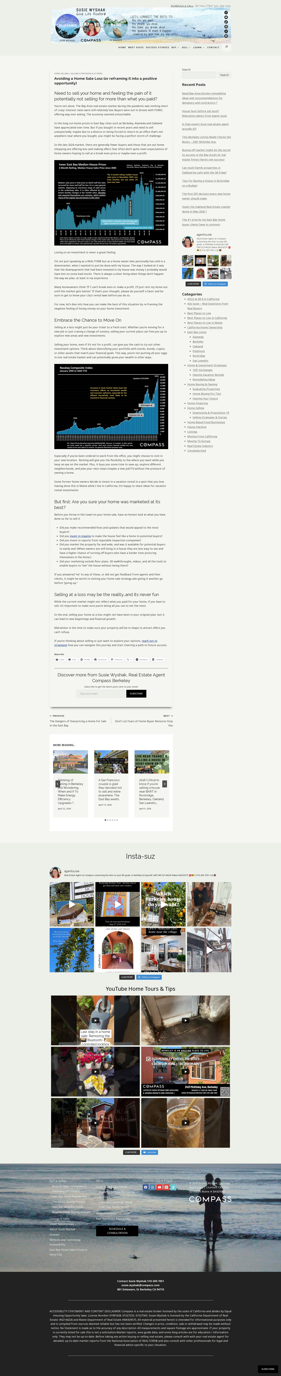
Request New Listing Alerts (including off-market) (69, 1188)
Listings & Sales (59, 1218)
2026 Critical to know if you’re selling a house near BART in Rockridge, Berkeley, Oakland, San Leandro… (151, 791)
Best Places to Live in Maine (204, 322)
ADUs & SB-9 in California (203, 299)
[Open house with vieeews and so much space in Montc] (213, 273)
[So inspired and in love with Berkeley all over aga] (213, 260)
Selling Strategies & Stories (87, 73)
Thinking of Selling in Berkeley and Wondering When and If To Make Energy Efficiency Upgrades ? (70, 791)
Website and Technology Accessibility (65, 1242)
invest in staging (80, 536)
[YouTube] (159, 1187)
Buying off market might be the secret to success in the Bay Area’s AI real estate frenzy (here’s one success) (206, 154)
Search (186, 69)
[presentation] (70, 762)
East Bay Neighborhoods (67, 1207)
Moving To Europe (198, 441)
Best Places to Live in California (207, 318)
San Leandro (200, 360)
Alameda (198, 337)
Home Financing (197, 403)
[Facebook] (146, 1187)
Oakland (198, 346)
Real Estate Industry (200, 446)
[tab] (105, 820)
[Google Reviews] (166, 1187)
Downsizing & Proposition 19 (211, 412)
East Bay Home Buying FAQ (69, 1196)
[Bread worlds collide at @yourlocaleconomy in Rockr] (225, 260)
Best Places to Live (199, 313)
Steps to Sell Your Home (111, 1187)
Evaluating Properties (206, 389)
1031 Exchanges (203, 370)
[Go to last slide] (57, 783)
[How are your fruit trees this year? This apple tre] (187, 273)
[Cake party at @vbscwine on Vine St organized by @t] (187, 260)
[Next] (164, 783)
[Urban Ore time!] (225, 273)
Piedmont (199, 351)
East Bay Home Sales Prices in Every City (68, 1252)
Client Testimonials (62, 1224)
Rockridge (199, 355)
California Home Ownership (204, 327)
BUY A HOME (58, 1181)
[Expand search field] (226, 47)
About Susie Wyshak (62, 1229)
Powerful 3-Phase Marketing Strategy (117, 1194)
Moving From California (202, 436)
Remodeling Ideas (204, 379)
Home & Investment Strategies (207, 365)
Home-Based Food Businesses (206, 422)
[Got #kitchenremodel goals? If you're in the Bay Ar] (200, 260)
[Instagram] (153, 1187)
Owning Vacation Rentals (208, 375)
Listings (192, 431)
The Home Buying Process (68, 1201)
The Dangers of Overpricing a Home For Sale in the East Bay (78, 720)
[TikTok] (173, 1187)
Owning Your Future (205, 398)
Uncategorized (196, 450)
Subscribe (136, 693)
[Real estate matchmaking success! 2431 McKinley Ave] (200, 273)
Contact (55, 1234)
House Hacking (196, 427)
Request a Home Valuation (113, 1213)
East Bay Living (196, 332)
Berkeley (198, 341)
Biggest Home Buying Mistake (71, 1212)
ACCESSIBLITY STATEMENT (67, 1311)
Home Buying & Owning (202, 384)
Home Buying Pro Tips (207, 393)
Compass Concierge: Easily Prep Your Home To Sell (115, 1204)
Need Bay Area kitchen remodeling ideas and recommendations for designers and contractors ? (204, 98)
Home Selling (61, 73)
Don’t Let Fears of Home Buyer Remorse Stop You (144, 720)
